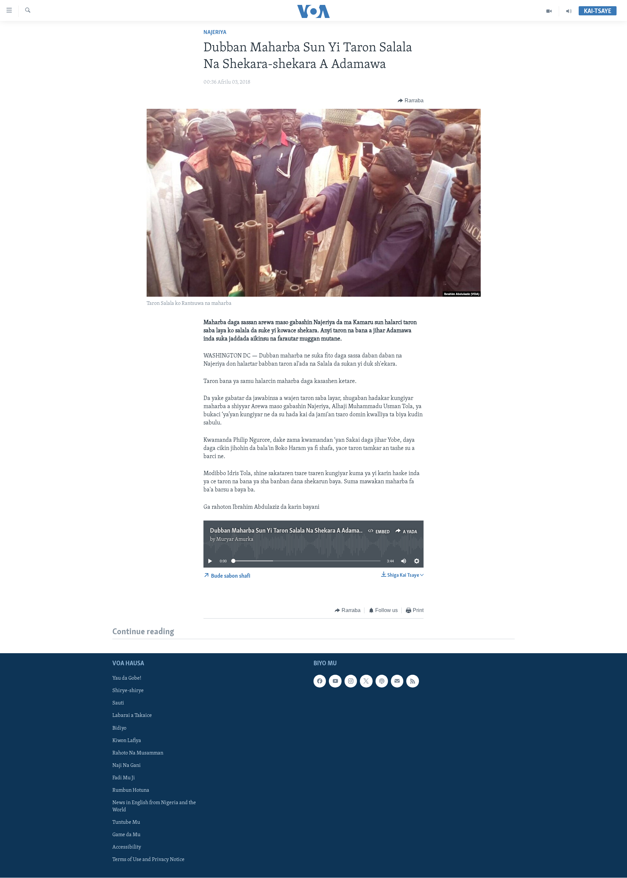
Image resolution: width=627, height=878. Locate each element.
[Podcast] (382, 681)
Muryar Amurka (234, 539)
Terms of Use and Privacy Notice (148, 859)
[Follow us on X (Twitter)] (366, 681)
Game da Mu (126, 834)
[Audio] (569, 11)
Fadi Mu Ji (123, 778)
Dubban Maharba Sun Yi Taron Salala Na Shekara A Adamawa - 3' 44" (298, 531)
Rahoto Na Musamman (137, 753)
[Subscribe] (397, 681)
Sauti (118, 703)
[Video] (549, 11)
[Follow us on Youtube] (335, 681)
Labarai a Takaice (132, 716)
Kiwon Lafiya (126, 740)
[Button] (411, 100)
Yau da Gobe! (126, 678)
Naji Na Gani (126, 765)
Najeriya (214, 33)
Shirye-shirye (128, 691)
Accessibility (126, 847)
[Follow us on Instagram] (351, 681)
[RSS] (412, 681)
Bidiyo (119, 728)
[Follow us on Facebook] (320, 681)
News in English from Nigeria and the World (154, 806)
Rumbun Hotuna (130, 790)
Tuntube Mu (126, 822)
